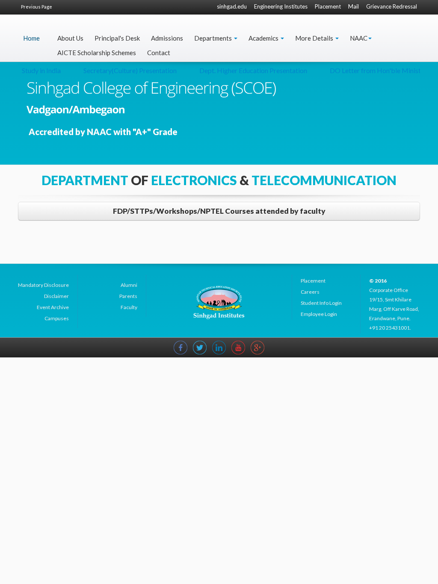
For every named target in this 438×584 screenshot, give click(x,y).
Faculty (129, 307)
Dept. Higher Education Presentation (246, 70)
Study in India (34, 70)
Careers (310, 292)
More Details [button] (314, 38)
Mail (353, 6)
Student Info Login (321, 303)
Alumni (129, 285)
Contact (158, 52)
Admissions (167, 38)
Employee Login (319, 314)
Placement (328, 6)
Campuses (56, 318)
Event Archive (53, 307)
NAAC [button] (358, 38)
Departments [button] (213, 38)
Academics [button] (264, 38)
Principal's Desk (117, 38)
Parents (128, 296)
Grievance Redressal (391, 6)
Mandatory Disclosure (43, 285)
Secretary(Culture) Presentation (122, 70)
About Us (70, 38)
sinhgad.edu (232, 6)
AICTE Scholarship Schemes (96, 52)
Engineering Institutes (281, 6)
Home (31, 38)
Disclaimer (56, 296)
